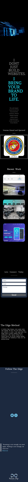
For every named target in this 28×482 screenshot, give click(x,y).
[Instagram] (16, 415)
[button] (2, 146)
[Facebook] (12, 415)
